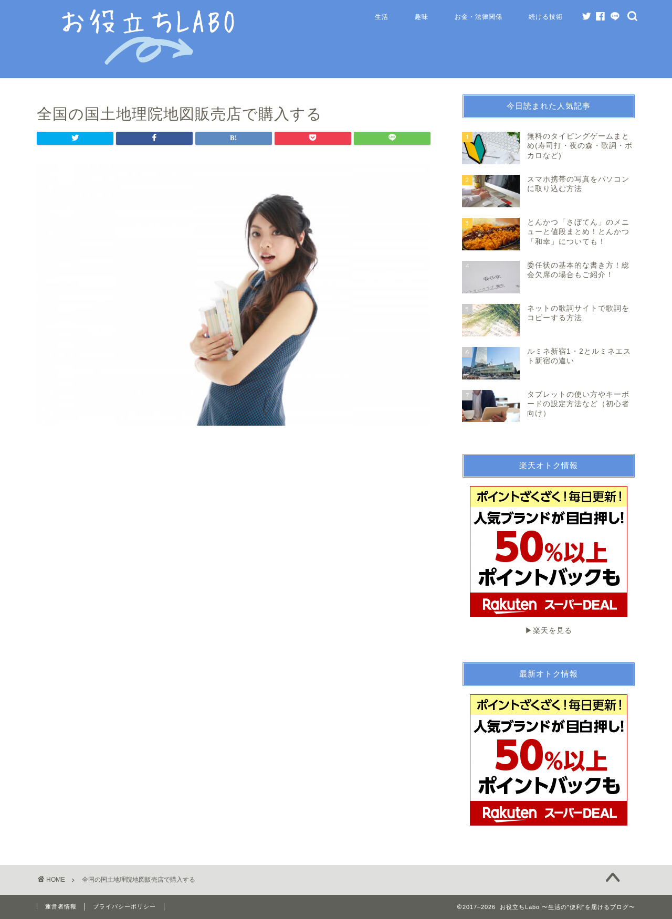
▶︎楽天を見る (548, 631)
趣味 (421, 16)
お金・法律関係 (478, 16)
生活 (381, 16)
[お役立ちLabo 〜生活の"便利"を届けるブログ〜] (150, 62)
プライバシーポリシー (124, 906)
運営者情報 (61, 906)
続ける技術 (546, 16)
